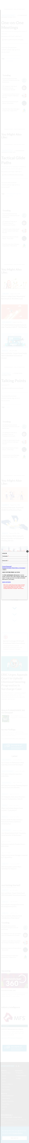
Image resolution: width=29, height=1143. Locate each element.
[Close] (27, 551)
